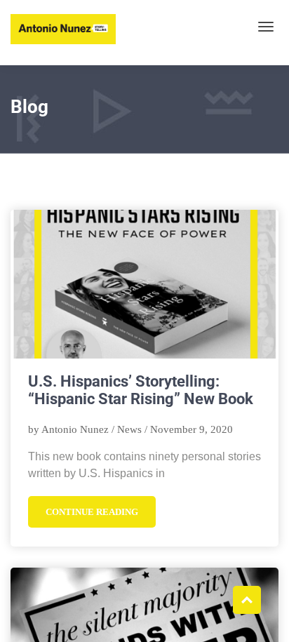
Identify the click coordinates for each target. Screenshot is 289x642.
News (129, 429)
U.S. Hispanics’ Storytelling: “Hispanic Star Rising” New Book (140, 390)
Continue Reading (92, 512)
